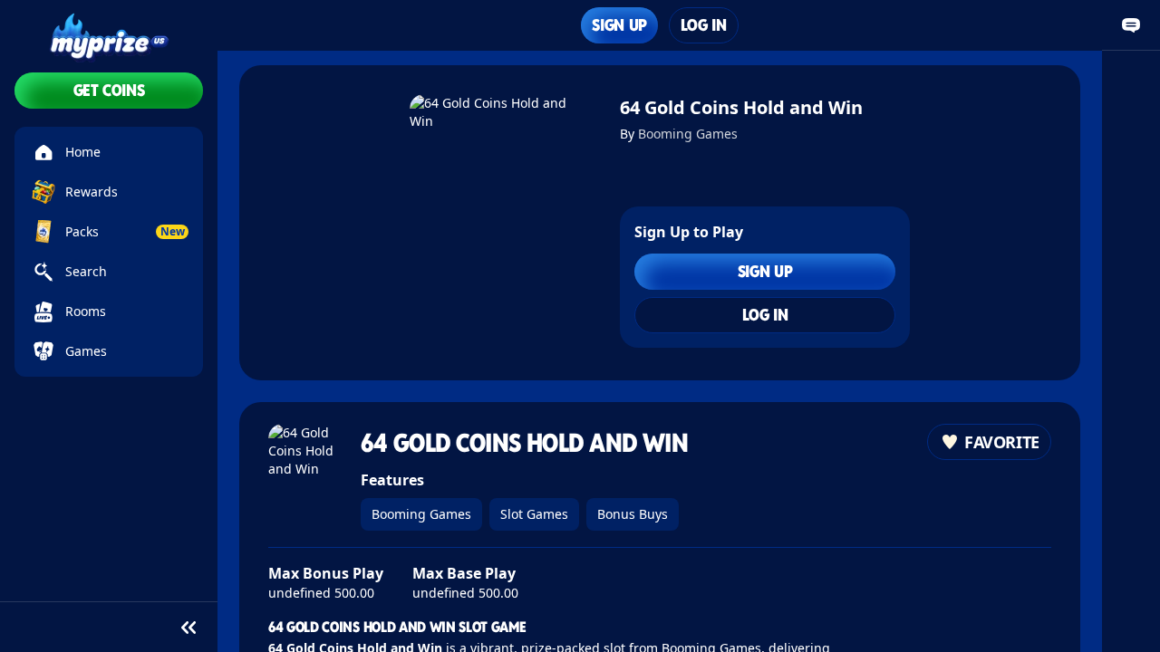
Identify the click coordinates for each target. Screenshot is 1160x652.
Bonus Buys (632, 514)
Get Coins (109, 90)
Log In (704, 24)
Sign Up (619, 24)
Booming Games (688, 133)
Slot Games (534, 514)
